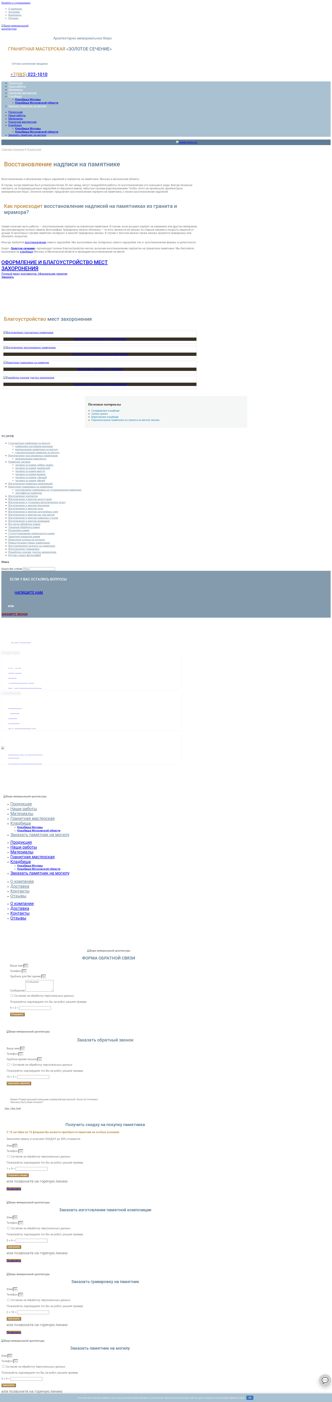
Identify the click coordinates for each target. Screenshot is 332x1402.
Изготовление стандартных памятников (100, 339)
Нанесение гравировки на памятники (30, 486)
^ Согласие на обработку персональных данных (41, 1064)
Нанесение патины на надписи (26, 539)
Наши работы (17, 86)
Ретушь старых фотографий (24, 555)
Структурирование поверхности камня (31, 533)
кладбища (26, 251)
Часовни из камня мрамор (30, 474)
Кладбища (15, 96)
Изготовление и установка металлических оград (37, 502)
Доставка (14, 11)
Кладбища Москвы (28, 99)
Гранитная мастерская (22, 93)
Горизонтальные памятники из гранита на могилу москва (125, 419)
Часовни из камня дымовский (32, 468)
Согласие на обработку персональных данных (44, 995)
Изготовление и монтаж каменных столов (33, 517)
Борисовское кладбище (104, 416)
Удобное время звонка (22, 1059)
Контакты (14, 14)
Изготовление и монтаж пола (25, 508)
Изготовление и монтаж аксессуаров (30, 499)
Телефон (16, 971)
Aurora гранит (99, 413)
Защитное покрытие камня (24, 536)
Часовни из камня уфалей (30, 480)
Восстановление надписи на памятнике (31, 545)
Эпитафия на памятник (28, 492)
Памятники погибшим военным (34, 446)
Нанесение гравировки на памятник (100, 369)
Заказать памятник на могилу (27, 106)
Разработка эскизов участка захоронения (100, 384)
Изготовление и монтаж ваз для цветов (31, 514)
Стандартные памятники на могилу (29, 443)
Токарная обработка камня (24, 527)
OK (250, 1397)
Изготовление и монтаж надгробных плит (33, 511)
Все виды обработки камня (24, 524)
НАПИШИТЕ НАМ (29, 593)
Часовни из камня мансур (30, 471)
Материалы (15, 89)
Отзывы (13, 18)
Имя (10, 1145)
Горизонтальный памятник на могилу (37, 452)
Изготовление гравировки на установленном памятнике (48, 489)
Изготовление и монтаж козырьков (29, 520)
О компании (15, 8)
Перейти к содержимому (16, 2)
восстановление (35, 242)
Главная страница (12, 149)
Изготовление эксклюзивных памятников (100, 354)
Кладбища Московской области (36, 102)
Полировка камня (18, 530)
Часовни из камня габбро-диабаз (34, 464)
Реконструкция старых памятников (29, 542)
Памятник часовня (19, 461)
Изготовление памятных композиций (30, 483)
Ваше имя (17, 965)
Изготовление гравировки (23, 548)
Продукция (15, 83)
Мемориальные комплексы (30, 458)
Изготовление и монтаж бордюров (28, 505)
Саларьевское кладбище (105, 410)
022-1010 (29, 74)
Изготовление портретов (23, 496)
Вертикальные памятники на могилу (36, 449)
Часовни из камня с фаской (31, 477)
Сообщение (18, 990)
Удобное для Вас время (25, 976)
